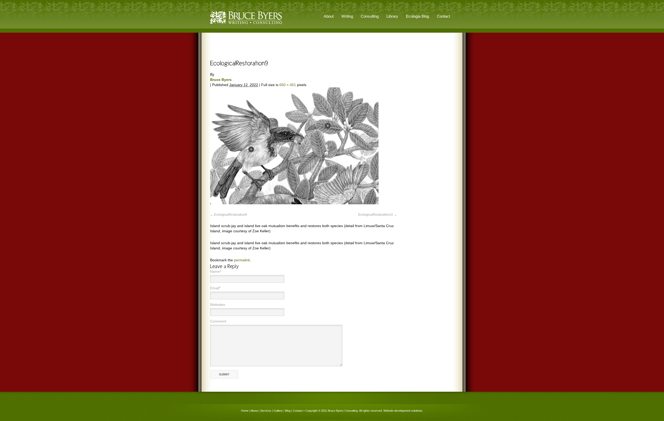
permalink (242, 260)
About (254, 410)
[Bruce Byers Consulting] (246, 24)
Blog (287, 410)
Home (244, 410)
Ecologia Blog (417, 16)
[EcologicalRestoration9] (294, 203)
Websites (217, 305)
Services (265, 410)
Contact (443, 16)
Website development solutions (402, 410)
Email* (215, 288)
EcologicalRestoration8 (230, 214)
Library (392, 16)
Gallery (278, 410)
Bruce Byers (221, 80)
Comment (218, 321)
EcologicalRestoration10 (375, 214)
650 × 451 (287, 85)
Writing (347, 16)
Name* (215, 271)
